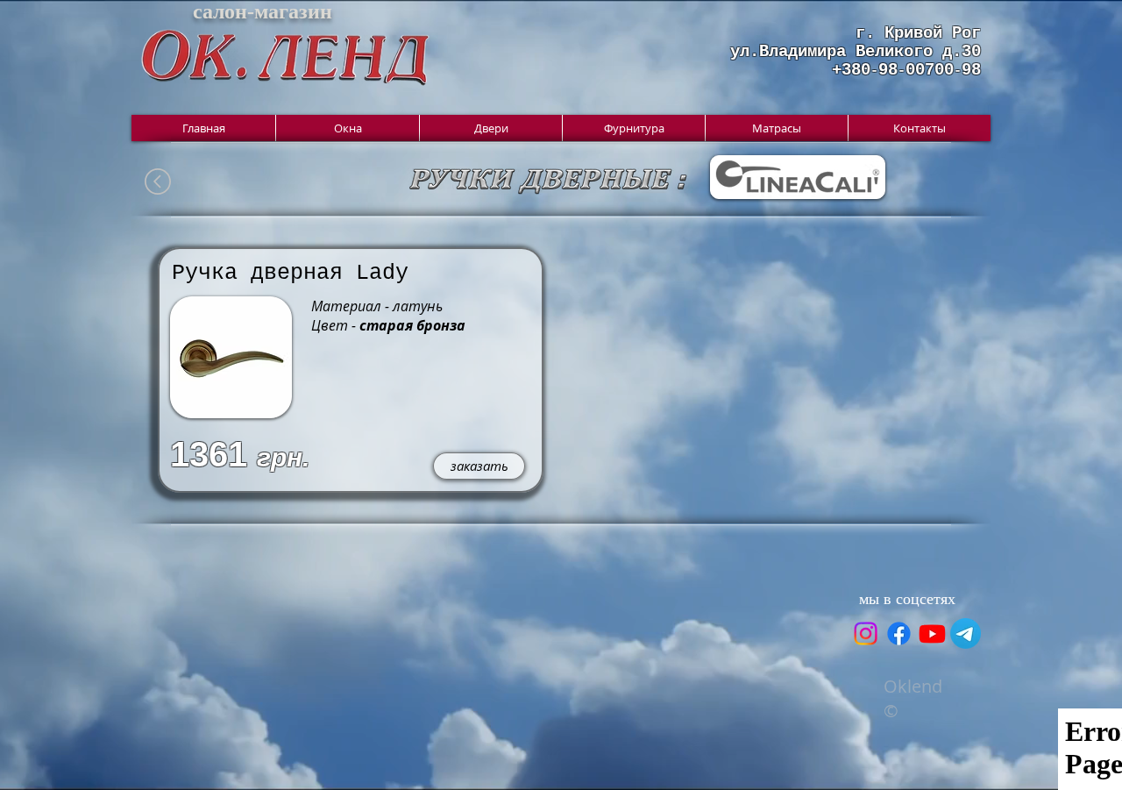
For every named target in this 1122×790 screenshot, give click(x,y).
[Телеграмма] (965, 633)
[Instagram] (865, 633)
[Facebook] (899, 633)
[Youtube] (932, 633)
